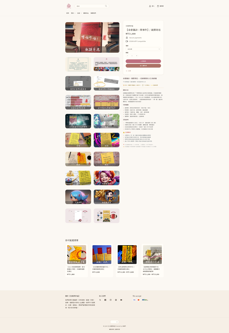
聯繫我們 (93, 13)
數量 (127, 52)
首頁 (67, 13)
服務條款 (111, 329)
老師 (127, 46)
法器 (78, 13)
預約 (72, 13)
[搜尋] (106, 6)
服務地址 (86, 13)
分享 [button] (129, 71)
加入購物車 (143, 66)
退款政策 (117, 329)
